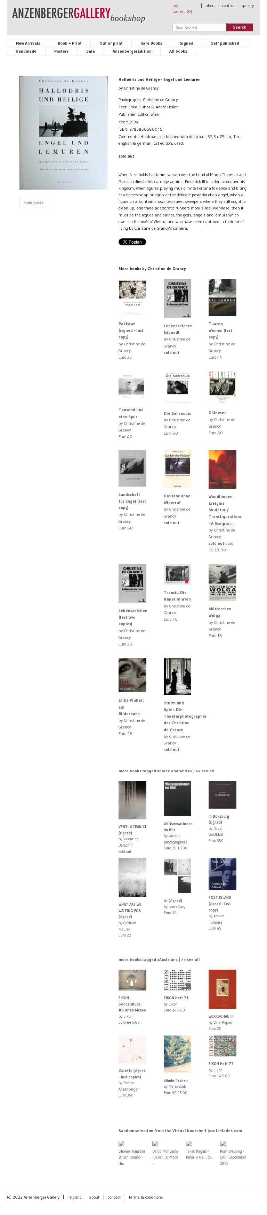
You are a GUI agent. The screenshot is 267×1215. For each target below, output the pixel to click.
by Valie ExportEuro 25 (221, 1022)
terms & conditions (146, 1197)
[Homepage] (78, 18)
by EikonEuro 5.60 (132, 1010)
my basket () (182, 8)
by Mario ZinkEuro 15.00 (176, 1086)
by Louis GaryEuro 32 (174, 906)
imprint (74, 1197)
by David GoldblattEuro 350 (219, 828)
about (210, 5)
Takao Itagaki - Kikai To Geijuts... (199, 1154)
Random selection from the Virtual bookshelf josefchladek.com (180, 1130)
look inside (33, 202)
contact (228, 5)
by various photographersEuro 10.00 (178, 835)
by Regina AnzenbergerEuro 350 (132, 1083)
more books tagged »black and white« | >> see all (167, 770)
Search (239, 27)
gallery (248, 5)
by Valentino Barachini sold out (132, 839)
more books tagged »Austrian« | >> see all (159, 959)
